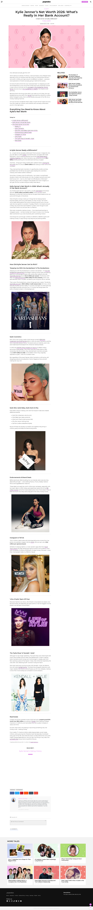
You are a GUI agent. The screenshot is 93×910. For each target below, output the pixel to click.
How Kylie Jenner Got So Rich (20, 124)
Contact (16, 895)
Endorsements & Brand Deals (23, 132)
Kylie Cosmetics (19, 128)
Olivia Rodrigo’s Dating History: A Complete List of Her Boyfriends (17, 881)
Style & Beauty (53, 5)
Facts (36, 5)
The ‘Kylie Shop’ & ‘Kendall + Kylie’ (24, 138)
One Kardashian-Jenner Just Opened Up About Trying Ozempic (75, 93)
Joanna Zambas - (23, 798)
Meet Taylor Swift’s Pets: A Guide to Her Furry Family (72, 881)
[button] (90, 1)
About (7, 895)
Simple (34, 721)
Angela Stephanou (34, 742)
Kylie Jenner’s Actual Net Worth (21, 122)
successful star (14, 739)
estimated (39, 191)
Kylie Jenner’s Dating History (30, 751)
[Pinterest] (16, 901)
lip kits (29, 95)
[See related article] (62, 77)
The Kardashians (19, 789)
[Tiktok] (14, 901)
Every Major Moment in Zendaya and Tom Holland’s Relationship (45, 881)
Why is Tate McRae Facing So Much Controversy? (71, 859)
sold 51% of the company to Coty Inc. (27, 347)
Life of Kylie (18, 136)
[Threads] (19, 901)
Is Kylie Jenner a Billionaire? (20, 120)
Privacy (27, 895)
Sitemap (31, 895)
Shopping (67, 5)
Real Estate (18, 140)
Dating (32, 5)
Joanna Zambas (46, 20)
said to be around (20, 277)
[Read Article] (20, 851)
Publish (35, 895)
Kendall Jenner (22, 667)
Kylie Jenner (12, 789)
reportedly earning (15, 276)
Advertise (12, 895)
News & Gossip (25, 5)
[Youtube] (21, 901)
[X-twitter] (10, 901)
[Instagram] (12, 901)
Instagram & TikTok (20, 134)
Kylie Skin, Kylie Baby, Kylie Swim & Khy (26, 130)
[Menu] (2, 2)
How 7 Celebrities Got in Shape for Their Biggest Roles (19, 860)
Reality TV (18, 126)
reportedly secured (15, 284)
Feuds (46, 5)
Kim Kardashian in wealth (30, 89)
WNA (32, 542)
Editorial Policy (22, 895)
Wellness (60, 5)
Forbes (24, 154)
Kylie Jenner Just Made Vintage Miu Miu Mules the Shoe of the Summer (75, 101)
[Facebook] (7, 901)
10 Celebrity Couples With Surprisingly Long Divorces (45, 860)
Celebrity (46, 8)
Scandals (41, 5)
